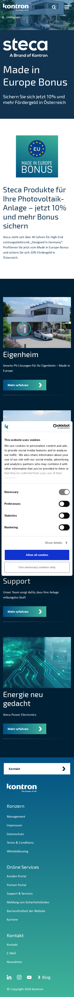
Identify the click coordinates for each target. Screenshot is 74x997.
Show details (53, 542)
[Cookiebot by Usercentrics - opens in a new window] (53, 426)
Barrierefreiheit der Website (26, 911)
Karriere (12, 920)
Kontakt (12, 945)
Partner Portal (16, 885)
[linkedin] (9, 977)
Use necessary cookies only (37, 567)
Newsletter (14, 962)
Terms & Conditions (20, 843)
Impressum (14, 825)
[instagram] (19, 977)
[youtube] (29, 977)
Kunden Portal (16, 876)
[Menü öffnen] (67, 7)
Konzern (15, 806)
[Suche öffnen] (54, 7)
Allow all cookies (37, 554)
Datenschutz (15, 834)
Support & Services (20, 894)
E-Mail (11, 953)
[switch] (64, 504)
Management (16, 817)
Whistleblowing (17, 851)
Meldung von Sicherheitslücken (28, 902)
